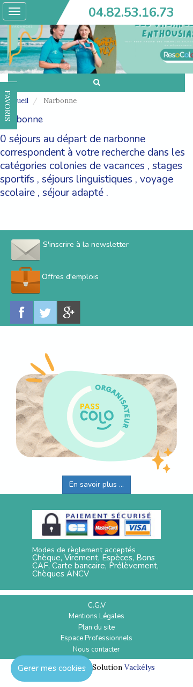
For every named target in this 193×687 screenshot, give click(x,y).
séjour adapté (72, 193)
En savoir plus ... (96, 484)
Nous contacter (96, 649)
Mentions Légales (96, 616)
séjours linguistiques (87, 179)
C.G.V (97, 605)
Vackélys (139, 667)
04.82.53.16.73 (131, 12)
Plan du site (96, 627)
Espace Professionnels (96, 638)
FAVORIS (7, 105)
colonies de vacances (97, 166)
